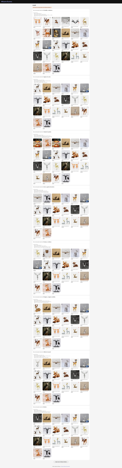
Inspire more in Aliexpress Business (61, 461)
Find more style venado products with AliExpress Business (42, 7)
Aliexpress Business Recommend (65, 466)
